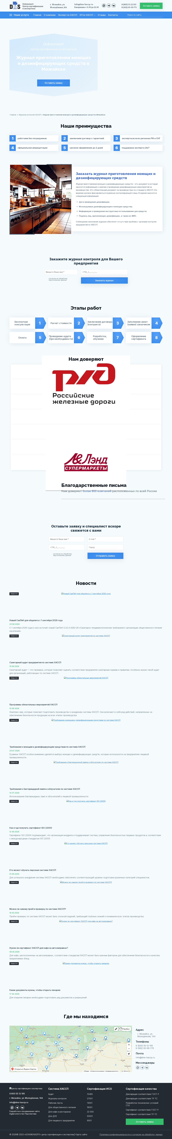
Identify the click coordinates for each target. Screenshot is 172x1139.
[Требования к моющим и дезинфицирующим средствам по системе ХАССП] (85, 731)
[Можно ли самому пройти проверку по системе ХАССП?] (85, 893)
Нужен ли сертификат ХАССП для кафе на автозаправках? (38, 948)
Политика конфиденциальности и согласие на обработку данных (131, 1134)
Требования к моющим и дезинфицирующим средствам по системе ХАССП (47, 747)
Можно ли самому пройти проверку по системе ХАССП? (37, 909)
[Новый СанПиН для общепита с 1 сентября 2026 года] (85, 605)
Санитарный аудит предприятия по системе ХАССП (35, 662)
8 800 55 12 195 (17, 1093)
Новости (14, 594)
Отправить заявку (105, 556)
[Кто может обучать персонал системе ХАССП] (85, 854)
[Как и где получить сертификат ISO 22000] (85, 812)
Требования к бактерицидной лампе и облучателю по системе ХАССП (44, 789)
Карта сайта (81, 1134)
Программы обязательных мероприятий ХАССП (33, 704)
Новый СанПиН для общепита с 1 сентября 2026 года (36, 620)
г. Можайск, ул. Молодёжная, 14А (58, 6)
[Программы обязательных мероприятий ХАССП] (85, 689)
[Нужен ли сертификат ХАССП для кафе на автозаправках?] (85, 932)
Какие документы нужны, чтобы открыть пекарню (34, 990)
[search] (125, 15)
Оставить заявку (53, 83)
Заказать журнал (104, 280)
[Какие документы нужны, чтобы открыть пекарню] (85, 974)
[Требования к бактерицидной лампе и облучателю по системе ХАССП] (85, 773)
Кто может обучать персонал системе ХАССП (32, 870)
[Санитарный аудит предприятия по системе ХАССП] (85, 647)
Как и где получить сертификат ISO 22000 (30, 828)
